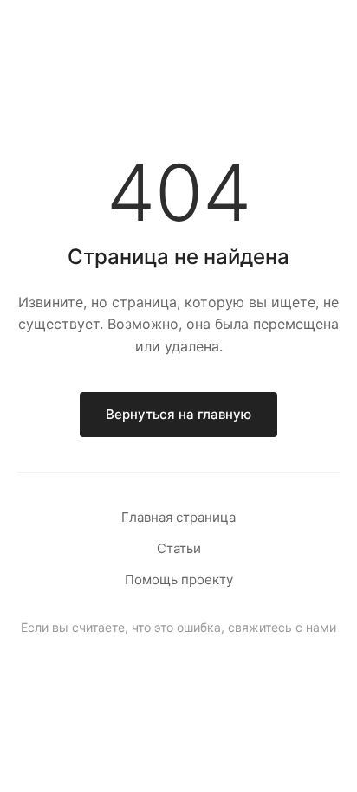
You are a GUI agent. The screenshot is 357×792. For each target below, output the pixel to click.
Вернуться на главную (178, 414)
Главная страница (178, 517)
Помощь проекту (179, 579)
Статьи (179, 548)
